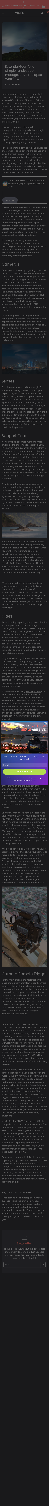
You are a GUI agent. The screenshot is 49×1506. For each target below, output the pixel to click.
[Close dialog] (45, 723)
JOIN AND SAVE (24, 772)
